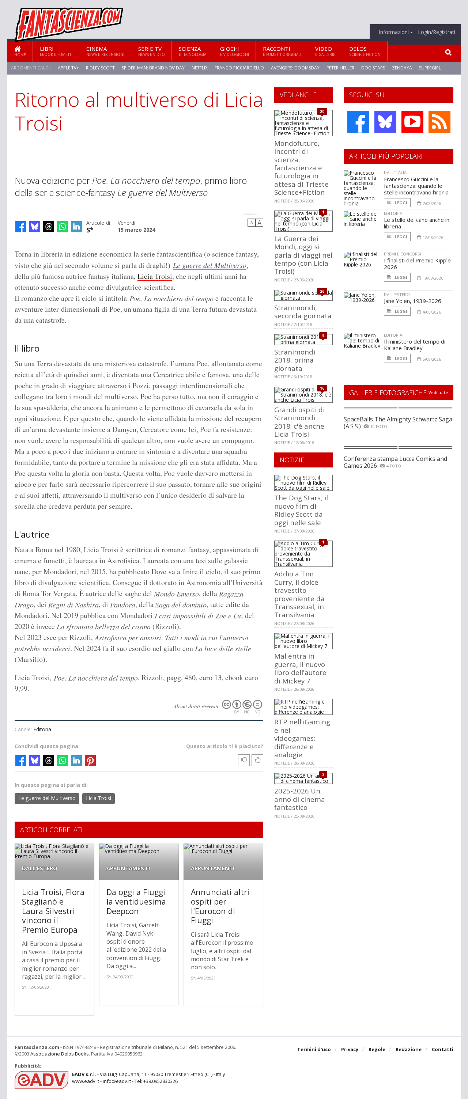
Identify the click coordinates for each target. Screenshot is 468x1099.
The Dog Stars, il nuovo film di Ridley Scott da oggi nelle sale (301, 510)
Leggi (400, 202)
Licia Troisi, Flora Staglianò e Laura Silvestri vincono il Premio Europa (53, 911)
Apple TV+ (68, 68)
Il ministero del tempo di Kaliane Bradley (414, 345)
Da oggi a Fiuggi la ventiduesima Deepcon (136, 901)
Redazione (409, 1049)
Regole (377, 1049)
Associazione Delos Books (59, 1053)
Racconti (282, 51)
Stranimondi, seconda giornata (303, 311)
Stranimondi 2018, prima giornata (294, 360)
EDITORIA (393, 213)
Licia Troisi (154, 276)
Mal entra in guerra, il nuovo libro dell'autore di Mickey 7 (300, 668)
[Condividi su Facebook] (21, 226)
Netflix (200, 68)
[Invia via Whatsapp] (62, 226)
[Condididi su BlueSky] (35, 226)
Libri (56, 51)
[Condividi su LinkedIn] (76, 226)
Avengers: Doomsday (295, 68)
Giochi (234, 51)
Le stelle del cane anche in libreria (416, 223)
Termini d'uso (314, 1049)
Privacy (349, 1049)
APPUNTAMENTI (128, 868)
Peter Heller (340, 68)
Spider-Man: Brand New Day (153, 68)
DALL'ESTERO (39, 868)
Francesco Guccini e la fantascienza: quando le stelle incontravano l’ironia (416, 185)
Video (325, 51)
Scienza (192, 51)
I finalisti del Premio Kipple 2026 (417, 263)
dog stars (373, 68)
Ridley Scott (100, 68)
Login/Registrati (436, 32)
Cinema (105, 51)
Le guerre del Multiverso (209, 265)
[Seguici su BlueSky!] (385, 121)
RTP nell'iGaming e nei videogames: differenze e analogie (302, 738)
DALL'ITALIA (395, 172)
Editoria (42, 729)
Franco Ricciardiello (239, 68)
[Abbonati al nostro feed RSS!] (439, 121)
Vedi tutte (438, 392)
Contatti (442, 1049)
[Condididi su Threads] (48, 226)
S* (90, 229)
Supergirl (430, 68)
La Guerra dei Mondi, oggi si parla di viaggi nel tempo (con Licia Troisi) (303, 255)
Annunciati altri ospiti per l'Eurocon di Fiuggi (220, 906)
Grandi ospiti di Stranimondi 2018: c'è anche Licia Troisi (299, 422)
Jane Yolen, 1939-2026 (412, 300)
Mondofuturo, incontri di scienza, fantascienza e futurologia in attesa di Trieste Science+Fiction (301, 168)
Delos (365, 51)
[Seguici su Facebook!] (358, 121)
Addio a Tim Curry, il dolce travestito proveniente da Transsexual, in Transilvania (299, 594)
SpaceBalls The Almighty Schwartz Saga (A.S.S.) (398, 422)
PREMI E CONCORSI (402, 254)
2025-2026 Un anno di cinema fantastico (299, 799)
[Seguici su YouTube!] (412, 121)
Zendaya (402, 68)
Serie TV (151, 51)
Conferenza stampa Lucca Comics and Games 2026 (395, 462)
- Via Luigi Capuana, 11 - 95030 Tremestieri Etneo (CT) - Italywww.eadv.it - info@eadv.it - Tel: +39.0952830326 (148, 1077)
